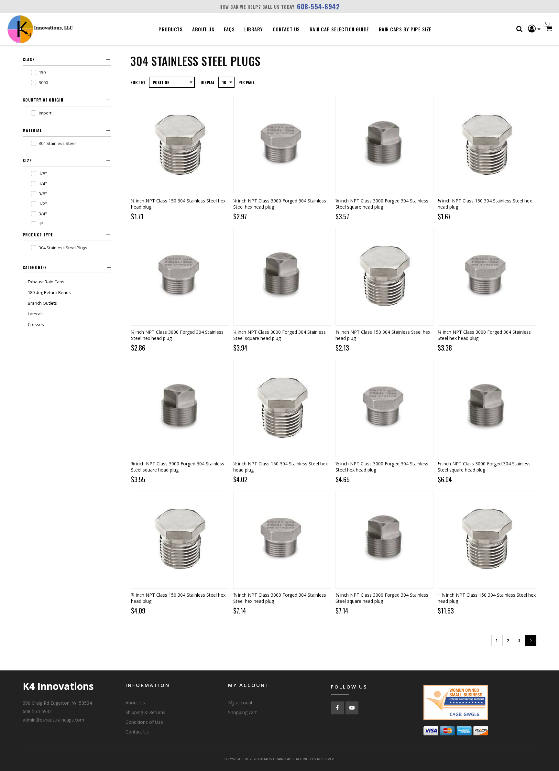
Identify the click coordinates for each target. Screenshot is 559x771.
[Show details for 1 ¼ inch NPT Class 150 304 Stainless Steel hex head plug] (487, 540)
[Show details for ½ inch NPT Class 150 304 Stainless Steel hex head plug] (282, 408)
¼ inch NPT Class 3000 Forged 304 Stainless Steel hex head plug (177, 335)
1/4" (43, 184)
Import (45, 113)
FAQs (229, 29)
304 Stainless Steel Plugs (63, 248)
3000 (43, 82)
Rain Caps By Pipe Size (405, 29)
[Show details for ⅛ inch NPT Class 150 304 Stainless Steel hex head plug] (180, 145)
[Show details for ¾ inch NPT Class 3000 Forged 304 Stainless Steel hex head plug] (282, 540)
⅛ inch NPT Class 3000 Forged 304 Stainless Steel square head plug (381, 204)
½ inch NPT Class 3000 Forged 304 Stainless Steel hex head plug (381, 467)
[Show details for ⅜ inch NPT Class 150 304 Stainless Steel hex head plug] (384, 277)
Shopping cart (242, 712)
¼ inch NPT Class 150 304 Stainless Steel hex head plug (485, 204)
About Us (203, 29)
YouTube (351, 707)
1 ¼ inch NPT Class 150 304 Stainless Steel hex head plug (487, 598)
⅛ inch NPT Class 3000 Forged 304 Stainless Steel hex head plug (279, 204)
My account (240, 703)
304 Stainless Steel (57, 143)
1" (41, 224)
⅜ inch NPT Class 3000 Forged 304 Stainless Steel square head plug (177, 467)
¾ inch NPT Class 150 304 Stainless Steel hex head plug (178, 598)
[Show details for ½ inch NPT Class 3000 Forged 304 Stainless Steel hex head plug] (384, 408)
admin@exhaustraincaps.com (53, 720)
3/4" (43, 214)
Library (253, 29)
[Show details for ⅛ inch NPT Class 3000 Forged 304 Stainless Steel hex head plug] (282, 145)
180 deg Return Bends (49, 292)
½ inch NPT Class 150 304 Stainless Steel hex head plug (280, 467)
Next (530, 640)
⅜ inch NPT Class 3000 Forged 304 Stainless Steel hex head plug (484, 335)
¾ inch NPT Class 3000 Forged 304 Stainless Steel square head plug (381, 598)
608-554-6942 (318, 6)
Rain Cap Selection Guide (339, 29)
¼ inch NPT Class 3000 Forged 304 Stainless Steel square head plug (279, 335)
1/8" (43, 174)
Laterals (36, 314)
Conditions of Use (144, 722)
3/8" (43, 194)
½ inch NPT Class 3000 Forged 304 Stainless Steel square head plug (484, 467)
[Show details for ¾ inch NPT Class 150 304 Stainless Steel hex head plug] (180, 540)
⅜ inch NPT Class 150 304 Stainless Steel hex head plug (382, 335)
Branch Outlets (42, 303)
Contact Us (286, 29)
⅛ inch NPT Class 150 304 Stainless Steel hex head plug (178, 204)
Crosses (36, 324)
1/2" (43, 204)
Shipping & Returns (145, 712)
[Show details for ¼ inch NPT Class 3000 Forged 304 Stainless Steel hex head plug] (180, 277)
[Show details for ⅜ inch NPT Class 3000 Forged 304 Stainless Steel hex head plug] (487, 277)
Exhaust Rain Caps (46, 282)
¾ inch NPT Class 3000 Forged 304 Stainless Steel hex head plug (279, 598)
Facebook (337, 707)
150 (42, 72)
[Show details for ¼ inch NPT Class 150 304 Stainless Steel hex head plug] (487, 145)
